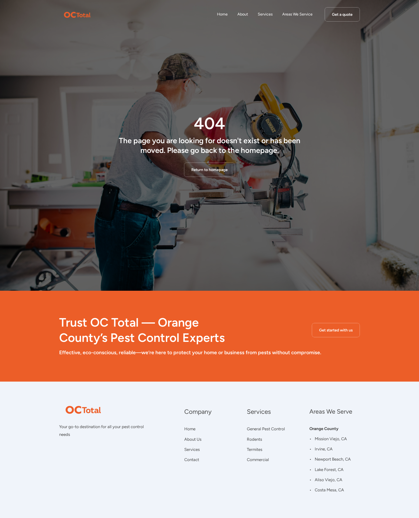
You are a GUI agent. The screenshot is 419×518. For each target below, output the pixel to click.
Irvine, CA (324, 449)
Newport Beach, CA (333, 459)
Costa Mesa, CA (329, 489)
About (242, 14)
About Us (192, 439)
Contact (191, 459)
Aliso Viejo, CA (328, 479)
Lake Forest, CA (329, 469)
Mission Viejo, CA (331, 438)
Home (222, 14)
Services (265, 14)
